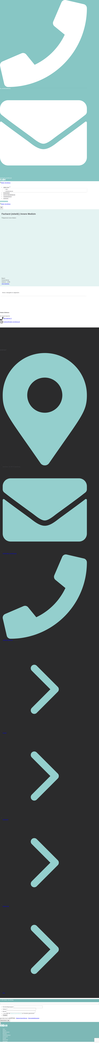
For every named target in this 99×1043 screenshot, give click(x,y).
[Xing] (5, 180)
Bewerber (6, 193)
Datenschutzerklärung (16, 1013)
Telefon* (5, 1009)
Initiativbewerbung (9, 194)
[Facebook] (0, 180)
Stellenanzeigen (4, 201)
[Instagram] (2, 180)
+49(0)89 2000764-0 (8, 640)
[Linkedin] (3, 180)
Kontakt (5, 198)
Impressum (5, 819)
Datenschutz (6, 906)
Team (6, 189)
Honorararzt (7, 196)
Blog (4, 993)
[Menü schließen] (0, 1023)
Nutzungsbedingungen (33, 1018)
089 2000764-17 (8, 318)
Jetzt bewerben (5, 283)
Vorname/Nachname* (8, 1007)
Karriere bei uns (9, 191)
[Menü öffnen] (1, 207)
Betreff (4, 1011)
